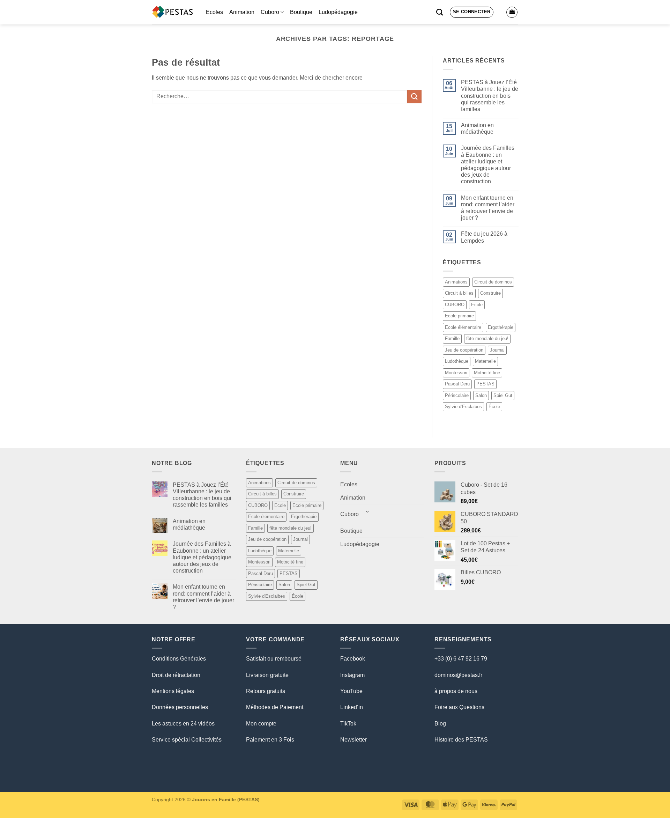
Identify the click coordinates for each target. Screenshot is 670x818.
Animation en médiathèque (477, 128)
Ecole (477, 304)
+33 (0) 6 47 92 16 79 (460, 659)
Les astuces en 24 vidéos (183, 724)
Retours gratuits (265, 691)
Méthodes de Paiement (274, 707)
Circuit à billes (459, 293)
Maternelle (485, 361)
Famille (452, 338)
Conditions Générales (179, 659)
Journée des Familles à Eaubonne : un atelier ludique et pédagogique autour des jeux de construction (487, 165)
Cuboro (270, 12)
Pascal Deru (457, 383)
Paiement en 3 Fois (270, 740)
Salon (481, 395)
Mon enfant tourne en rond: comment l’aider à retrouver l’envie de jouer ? (487, 208)
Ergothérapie (500, 327)
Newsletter (353, 740)
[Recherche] (439, 12)
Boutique (301, 12)
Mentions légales (173, 691)
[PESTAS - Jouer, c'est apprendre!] (173, 12)
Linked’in (351, 707)
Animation (241, 12)
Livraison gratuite (267, 675)
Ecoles (214, 12)
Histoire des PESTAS (461, 740)
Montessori (456, 372)
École (494, 406)
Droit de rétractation (176, 675)
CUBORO (454, 304)
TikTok (348, 724)
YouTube (351, 691)
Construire (490, 293)
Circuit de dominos (493, 282)
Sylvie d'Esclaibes (463, 406)
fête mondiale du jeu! (487, 338)
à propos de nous (455, 691)
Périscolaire (457, 395)
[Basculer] (367, 511)
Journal (497, 350)
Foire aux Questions (459, 707)
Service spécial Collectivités (187, 740)
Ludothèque (456, 361)
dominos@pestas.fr (458, 675)
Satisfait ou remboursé (274, 659)
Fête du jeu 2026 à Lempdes (484, 237)
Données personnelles (180, 707)
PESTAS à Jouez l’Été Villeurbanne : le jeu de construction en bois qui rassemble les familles (489, 95)
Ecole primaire (459, 316)
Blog (440, 724)
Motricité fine (487, 372)
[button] (472, 12)
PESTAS (485, 383)
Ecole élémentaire (463, 327)
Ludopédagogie (338, 12)
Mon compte (261, 724)
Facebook (352, 659)
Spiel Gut (502, 395)
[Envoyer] (414, 96)
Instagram (352, 675)
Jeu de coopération (464, 350)
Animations (456, 282)
